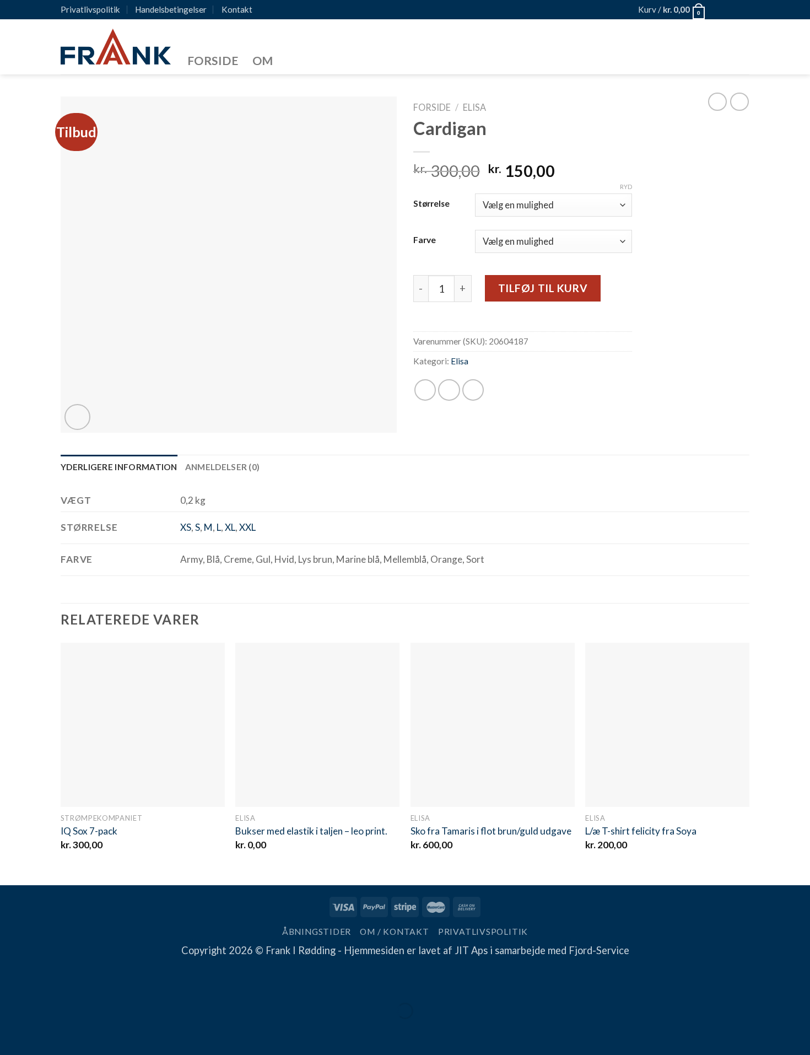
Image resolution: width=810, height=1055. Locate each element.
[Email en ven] (473, 390)
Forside (212, 60)
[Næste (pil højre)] (51, 1032)
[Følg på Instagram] (730, 10)
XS (185, 527)
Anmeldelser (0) (222, 467)
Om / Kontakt (394, 931)
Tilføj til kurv (543, 288)
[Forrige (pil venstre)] (13, 1032)
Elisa (474, 107)
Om (262, 60)
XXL (247, 527)
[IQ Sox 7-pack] (143, 725)
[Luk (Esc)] (13, 980)
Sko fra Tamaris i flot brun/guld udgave (491, 831)
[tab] (119, 467)
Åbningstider (316, 931)
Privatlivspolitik (90, 9)
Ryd (626, 186)
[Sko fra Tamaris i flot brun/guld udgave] (493, 725)
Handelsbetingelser (171, 9)
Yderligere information (119, 467)
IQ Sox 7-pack (89, 831)
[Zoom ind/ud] (51, 980)
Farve (424, 239)
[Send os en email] (743, 10)
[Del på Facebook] (425, 390)
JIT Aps (471, 950)
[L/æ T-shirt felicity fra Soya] (667, 725)
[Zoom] (77, 417)
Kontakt (237, 9)
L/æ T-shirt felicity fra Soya (640, 831)
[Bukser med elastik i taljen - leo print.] (317, 725)
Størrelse (431, 203)
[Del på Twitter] (449, 390)
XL (230, 527)
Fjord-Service (599, 950)
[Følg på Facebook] (717, 10)
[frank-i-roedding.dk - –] (116, 47)
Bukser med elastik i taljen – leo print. (311, 831)
